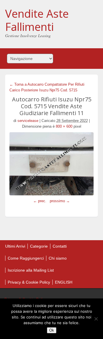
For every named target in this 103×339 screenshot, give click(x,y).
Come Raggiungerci (26, 258)
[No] (96, 319)
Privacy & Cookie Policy (29, 282)
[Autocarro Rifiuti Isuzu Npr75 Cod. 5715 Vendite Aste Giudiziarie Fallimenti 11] (51, 163)
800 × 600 (64, 126)
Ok (51, 330)
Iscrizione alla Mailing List (31, 270)
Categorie (39, 246)
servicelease (27, 121)
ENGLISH (63, 282)
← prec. (39, 201)
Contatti (60, 246)
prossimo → (60, 201)
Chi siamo (58, 258)
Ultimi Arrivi (15, 246)
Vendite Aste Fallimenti (37, 20)
